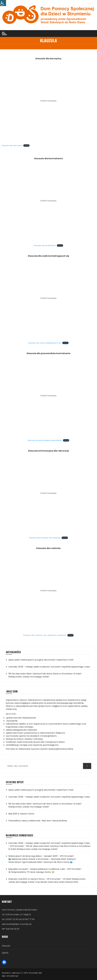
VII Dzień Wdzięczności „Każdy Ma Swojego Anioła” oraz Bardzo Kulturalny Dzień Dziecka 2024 (46, 880)
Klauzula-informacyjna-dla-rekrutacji (44, 538)
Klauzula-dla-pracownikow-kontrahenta (45, 440)
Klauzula (6, 945)
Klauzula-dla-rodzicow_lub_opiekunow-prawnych (44, 635)
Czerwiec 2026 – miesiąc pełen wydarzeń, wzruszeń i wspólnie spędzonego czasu (49, 666)
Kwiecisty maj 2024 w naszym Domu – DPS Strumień (34, 879)
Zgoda (5, 952)
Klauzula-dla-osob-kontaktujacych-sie (44, 343)
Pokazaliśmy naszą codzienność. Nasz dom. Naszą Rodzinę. (37, 820)
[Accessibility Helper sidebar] (3, 3)
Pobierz (26, 145)
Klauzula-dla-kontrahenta (45, 245)
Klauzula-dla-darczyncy (12, 145)
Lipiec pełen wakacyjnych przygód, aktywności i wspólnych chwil (40, 659)
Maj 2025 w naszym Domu (21, 813)
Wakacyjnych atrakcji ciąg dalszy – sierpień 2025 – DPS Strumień (40, 856)
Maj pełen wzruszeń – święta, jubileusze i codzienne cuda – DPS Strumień (44, 869)
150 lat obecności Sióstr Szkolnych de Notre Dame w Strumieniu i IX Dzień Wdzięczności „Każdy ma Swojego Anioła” (44, 675)
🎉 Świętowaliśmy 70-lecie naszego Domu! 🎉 (31, 872)
